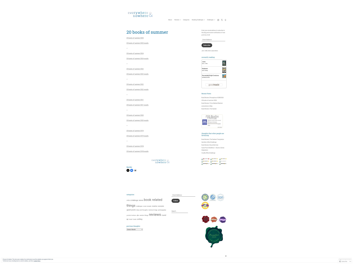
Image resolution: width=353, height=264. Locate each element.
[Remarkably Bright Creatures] (224, 77)
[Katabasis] (224, 72)
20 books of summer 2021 (135, 100)
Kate (209, 120)
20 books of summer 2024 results (137, 58)
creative (154, 206)
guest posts (131, 210)
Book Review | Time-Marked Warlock (212, 103)
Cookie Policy (37, 261)
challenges (139, 206)
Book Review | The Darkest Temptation (213, 139)
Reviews (176, 20)
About (170, 20)
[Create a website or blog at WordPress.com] (226, 256)
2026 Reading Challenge (212, 116)
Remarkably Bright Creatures (210, 75)
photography (162, 210)
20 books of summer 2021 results (137, 105)
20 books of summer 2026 (209, 100)
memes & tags (152, 210)
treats (135, 219)
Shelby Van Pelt (206, 77)
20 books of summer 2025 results (137, 43)
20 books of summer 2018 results (137, 151)
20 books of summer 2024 (135, 53)
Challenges (210, 20)
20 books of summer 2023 (135, 69)
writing (139, 219)
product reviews (131, 215)
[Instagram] (218, 20)
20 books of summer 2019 (135, 131)
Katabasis (205, 68)
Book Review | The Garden (209, 109)
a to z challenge (132, 200)
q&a (138, 215)
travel (130, 219)
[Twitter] (222, 20)
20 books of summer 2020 (135, 115)
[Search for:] (179, 211)
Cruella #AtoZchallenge (208, 153)
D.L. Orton (205, 63)
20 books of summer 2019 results (137, 136)
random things (144, 215)
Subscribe (206, 45)
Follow (175, 201)
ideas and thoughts (142, 210)
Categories (186, 20)
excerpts (161, 206)
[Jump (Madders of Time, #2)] (224, 65)
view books (220, 127)
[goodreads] (225, 20)
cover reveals (147, 206)
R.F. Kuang (205, 70)
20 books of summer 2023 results (137, 74)
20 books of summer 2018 (135, 146)
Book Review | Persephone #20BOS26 (213, 97)
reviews (155, 214)
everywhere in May (207, 106)
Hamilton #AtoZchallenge (209, 142)
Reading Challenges (197, 20)
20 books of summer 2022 (135, 84)
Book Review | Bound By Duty (210, 145)
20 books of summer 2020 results (137, 120)
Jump (203, 61)
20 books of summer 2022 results (137, 89)
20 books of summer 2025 (135, 38)
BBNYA (141, 200)
